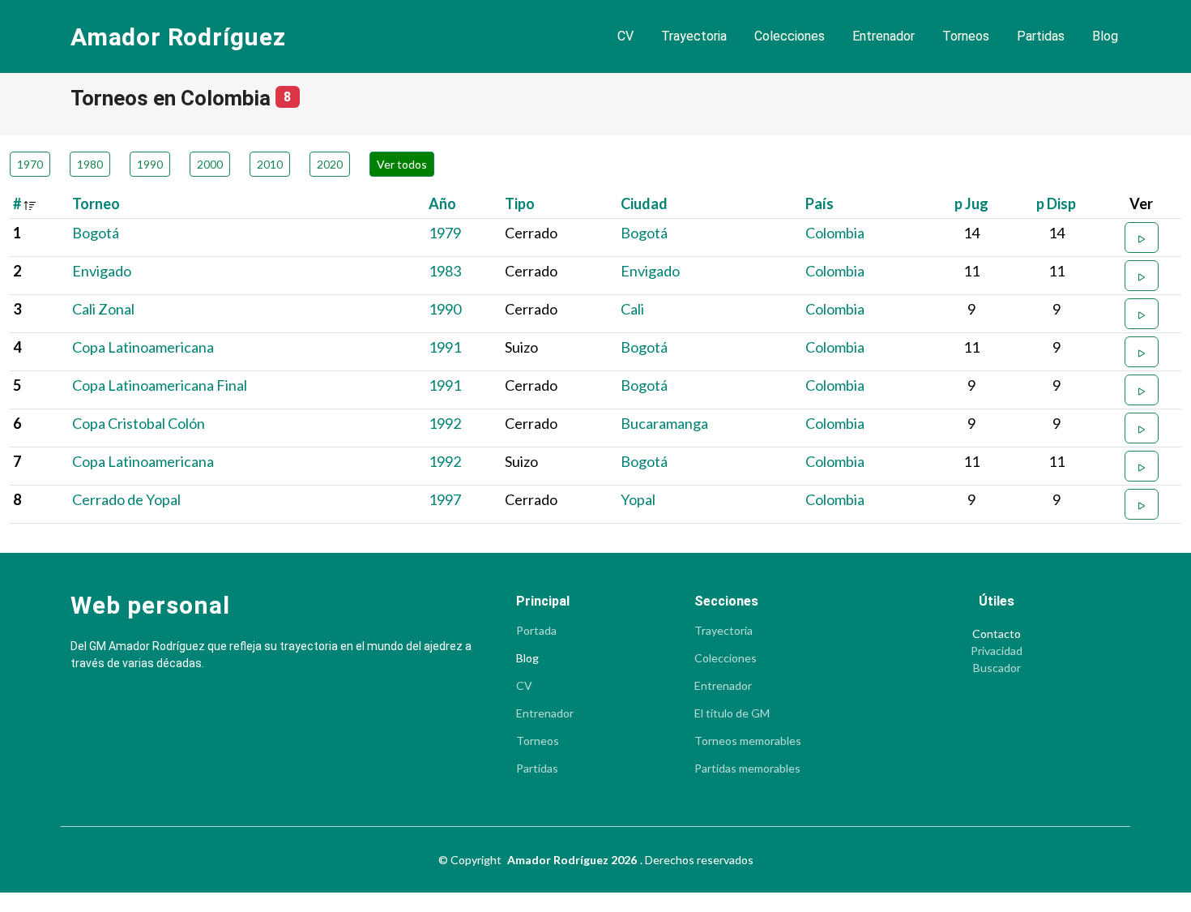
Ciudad (644, 203)
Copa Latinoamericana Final (159, 385)
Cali (632, 309)
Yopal (638, 499)
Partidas (1041, 36)
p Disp (1056, 203)
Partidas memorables (747, 768)
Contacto (996, 634)
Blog (1105, 36)
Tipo (520, 203)
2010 (270, 164)
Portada (536, 630)
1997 (445, 499)
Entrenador (883, 36)
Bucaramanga (664, 423)
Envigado (101, 271)
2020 (330, 164)
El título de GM (732, 713)
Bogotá (95, 233)
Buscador (997, 668)
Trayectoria (694, 36)
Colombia (834, 233)
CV (625, 36)
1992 (445, 423)
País (819, 203)
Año (442, 203)
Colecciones (789, 36)
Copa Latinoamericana (143, 347)
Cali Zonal (103, 309)
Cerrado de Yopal (126, 499)
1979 (445, 233)
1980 (90, 164)
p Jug (971, 203)
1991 (445, 347)
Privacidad (996, 651)
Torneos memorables (747, 741)
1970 (30, 164)
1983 (445, 271)
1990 (150, 164)
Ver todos (402, 164)
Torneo (96, 203)
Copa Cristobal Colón (138, 423)
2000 (210, 164)
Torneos (965, 36)
